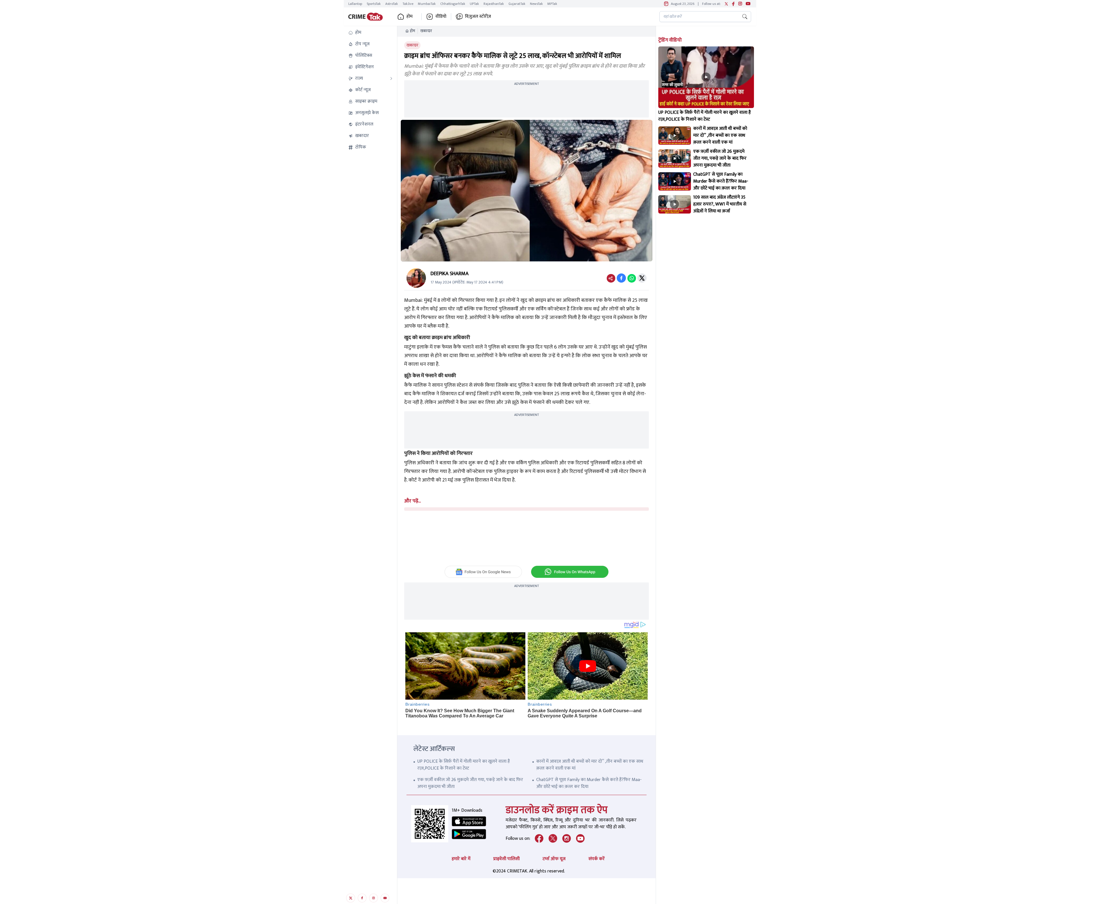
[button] (370, 32)
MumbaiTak (427, 4)
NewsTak (536, 4)
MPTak (552, 4)
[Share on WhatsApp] (631, 278)
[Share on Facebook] (621, 278)
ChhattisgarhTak (452, 4)
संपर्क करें (596, 859)
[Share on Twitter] (642, 278)
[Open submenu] (391, 78)
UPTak (474, 4)
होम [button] (409, 16)
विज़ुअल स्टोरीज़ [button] (478, 16)
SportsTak (374, 4)
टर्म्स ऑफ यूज (554, 859)
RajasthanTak (494, 4)
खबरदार (426, 31)
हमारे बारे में (461, 859)
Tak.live (407, 4)
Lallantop (355, 4)
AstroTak (391, 4)
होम (412, 31)
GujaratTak (516, 4)
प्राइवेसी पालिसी (506, 859)
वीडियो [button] (440, 16)
